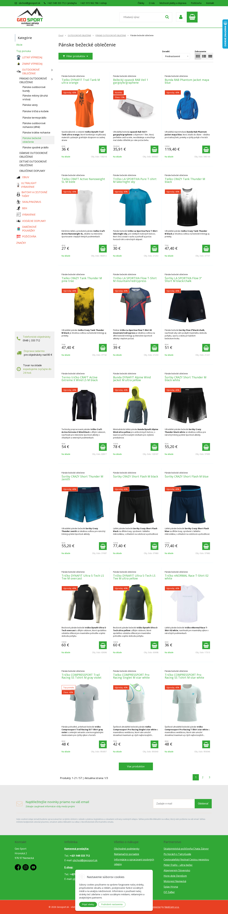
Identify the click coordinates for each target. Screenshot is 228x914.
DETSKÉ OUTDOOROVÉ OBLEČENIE (33, 163)
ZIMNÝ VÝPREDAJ (32, 63)
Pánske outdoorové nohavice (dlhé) (33, 125)
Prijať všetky (88, 904)
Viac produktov (136, 766)
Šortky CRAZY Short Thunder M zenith (82, 478)
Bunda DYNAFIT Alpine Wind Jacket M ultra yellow (132, 378)
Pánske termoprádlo (34, 117)
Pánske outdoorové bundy (33, 88)
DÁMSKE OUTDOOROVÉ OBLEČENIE (33, 154)
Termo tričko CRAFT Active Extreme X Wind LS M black (80, 378)
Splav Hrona (171, 886)
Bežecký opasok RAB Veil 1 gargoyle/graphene (130, 81)
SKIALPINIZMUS (31, 202)
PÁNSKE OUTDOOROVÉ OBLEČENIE (111, 35)
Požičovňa (196, 3)
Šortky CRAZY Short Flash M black (135, 476)
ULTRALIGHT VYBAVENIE (29, 185)
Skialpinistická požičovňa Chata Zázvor (186, 848)
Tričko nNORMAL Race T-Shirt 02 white (186, 577)
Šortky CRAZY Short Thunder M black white (185, 378)
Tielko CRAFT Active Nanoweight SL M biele (83, 180)
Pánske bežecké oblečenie (31, 140)
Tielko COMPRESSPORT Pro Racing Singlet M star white (131, 676)
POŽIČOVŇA (29, 236)
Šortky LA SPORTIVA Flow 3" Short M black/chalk (183, 279)
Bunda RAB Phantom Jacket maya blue (187, 81)
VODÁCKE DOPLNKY (34, 221)
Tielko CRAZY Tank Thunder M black (185, 180)
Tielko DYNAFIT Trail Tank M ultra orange (81, 81)
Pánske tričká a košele (35, 111)
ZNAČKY (21, 243)
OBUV (25, 177)
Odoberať (203, 803)
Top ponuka (23, 51)
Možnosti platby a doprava (172, 3)
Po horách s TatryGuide (177, 854)
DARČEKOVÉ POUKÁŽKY (29, 228)
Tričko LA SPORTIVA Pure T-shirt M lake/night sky (134, 180)
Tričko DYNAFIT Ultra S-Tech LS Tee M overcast (83, 577)
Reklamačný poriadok (126, 854)
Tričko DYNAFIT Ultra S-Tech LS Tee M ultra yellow (134, 577)
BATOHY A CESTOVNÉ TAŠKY (34, 194)
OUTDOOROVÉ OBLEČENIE (79, 35)
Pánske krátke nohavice (36, 132)
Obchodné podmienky (126, 848)
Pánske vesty (30, 105)
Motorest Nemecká (175, 881)
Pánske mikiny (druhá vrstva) (35, 97)
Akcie (19, 44)
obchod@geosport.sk (29, 3)
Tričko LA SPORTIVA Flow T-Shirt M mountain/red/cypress (135, 279)
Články (141, 3)
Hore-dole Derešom (175, 876)
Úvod (60, 35)
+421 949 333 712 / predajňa (62, 3)
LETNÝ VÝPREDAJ (32, 57)
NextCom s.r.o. (171, 906)
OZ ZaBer (169, 892)
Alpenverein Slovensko (177, 870)
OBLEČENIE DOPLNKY (32, 171)
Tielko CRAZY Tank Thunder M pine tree (82, 279)
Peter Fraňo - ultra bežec (178, 865)
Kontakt (210, 3)
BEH (24, 208)
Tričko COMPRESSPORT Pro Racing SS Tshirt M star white (184, 676)
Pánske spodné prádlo (35, 147)
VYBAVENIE (29, 214)
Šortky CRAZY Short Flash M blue (186, 476)
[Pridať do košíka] (103, 149)
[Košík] (193, 17)
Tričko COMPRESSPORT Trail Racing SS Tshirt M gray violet (81, 676)
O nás (152, 3)
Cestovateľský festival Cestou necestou (186, 859)
